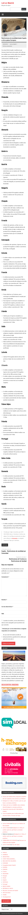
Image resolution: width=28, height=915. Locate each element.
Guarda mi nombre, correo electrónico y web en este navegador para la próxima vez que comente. (12, 622)
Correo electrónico (7, 606)
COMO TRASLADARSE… (9, 858)
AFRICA (5, 852)
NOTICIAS (4, 545)
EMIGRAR (5, 863)
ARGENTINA (6, 856)
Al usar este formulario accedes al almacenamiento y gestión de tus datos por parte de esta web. (14, 637)
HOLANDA (5, 873)
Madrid (4, 880)
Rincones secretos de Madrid (10, 890)
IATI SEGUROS (6, 901)
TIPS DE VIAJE (6, 892)
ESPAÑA (5, 867)
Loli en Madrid (7, 3)
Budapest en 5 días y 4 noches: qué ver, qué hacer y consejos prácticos (13, 830)
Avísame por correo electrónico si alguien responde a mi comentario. (13, 629)
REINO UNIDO (6, 886)
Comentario (5, 577)
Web (2, 613)
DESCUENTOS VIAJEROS (10, 684)
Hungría (5, 875)
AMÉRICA (5, 854)
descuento (14, 538)
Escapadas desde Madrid (9, 865)
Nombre (4, 599)
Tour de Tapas (15, 844)
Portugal (5, 884)
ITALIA (4, 878)
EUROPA (5, 869)
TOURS (4, 894)
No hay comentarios (7, 46)
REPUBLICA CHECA (8, 888)
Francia (4, 871)
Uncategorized (6, 897)
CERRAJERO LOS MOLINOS (10, 840)
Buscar (24, 9)
